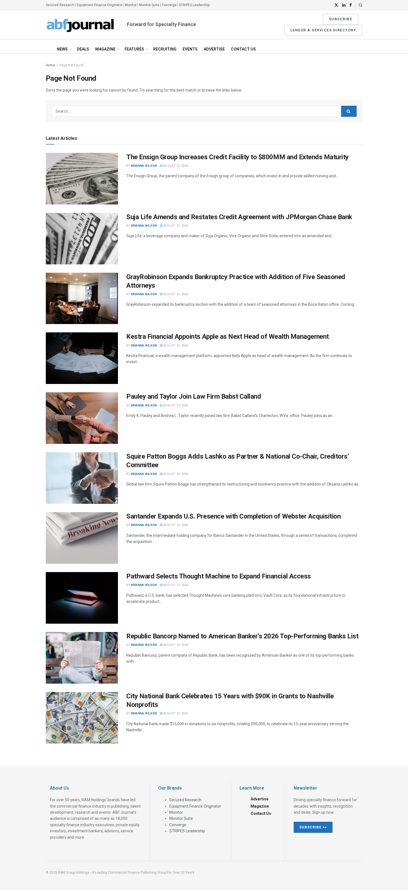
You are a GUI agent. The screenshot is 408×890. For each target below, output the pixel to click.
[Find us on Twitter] (336, 5)
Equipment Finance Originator (99, 5)
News (62, 49)
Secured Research (60, 5)
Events (190, 49)
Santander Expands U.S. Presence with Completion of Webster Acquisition (233, 516)
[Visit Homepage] (80, 24)
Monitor (131, 5)
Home (50, 65)
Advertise (214, 49)
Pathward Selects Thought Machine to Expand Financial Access (218, 576)
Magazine (105, 49)
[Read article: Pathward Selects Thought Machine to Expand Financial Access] (82, 598)
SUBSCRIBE (340, 19)
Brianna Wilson (144, 166)
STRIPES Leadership (194, 5)
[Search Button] (360, 5)
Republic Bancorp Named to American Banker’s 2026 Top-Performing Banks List (242, 636)
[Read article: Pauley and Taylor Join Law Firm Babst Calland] (82, 418)
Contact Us (243, 49)
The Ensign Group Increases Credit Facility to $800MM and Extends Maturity (237, 157)
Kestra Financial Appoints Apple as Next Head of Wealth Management (227, 336)
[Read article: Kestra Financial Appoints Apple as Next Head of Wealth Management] (82, 358)
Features (134, 49)
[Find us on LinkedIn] (344, 5)
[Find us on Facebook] (350, 5)
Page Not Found (71, 65)
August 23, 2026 (175, 166)
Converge (169, 5)
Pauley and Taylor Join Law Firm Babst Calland (193, 396)
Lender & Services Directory (323, 30)
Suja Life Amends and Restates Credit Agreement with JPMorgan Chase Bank (239, 217)
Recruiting (165, 49)
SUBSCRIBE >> (313, 827)
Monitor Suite (149, 5)
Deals (83, 49)
